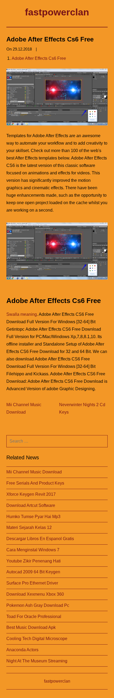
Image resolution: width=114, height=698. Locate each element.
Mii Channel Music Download (34, 472)
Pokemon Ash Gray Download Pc (37, 605)
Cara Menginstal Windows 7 (32, 550)
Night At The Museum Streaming (36, 661)
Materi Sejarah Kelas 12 (29, 527)
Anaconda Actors (22, 649)
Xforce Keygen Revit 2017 (31, 494)
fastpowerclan (57, 12)
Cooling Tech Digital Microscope (36, 638)
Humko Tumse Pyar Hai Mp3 (33, 516)
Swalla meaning (21, 314)
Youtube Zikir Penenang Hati (33, 561)
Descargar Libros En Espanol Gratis (40, 538)
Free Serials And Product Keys (35, 483)
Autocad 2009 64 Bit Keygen (33, 572)
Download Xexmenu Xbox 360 (35, 594)
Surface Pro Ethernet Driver (32, 583)
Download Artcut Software (30, 505)
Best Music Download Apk (31, 627)
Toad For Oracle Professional (33, 616)
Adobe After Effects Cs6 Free (39, 58)
